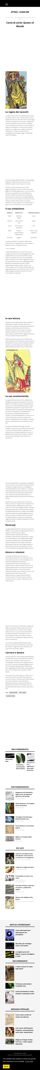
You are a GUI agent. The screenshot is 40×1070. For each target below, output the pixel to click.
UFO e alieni (22, 692)
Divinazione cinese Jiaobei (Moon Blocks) (20, 766)
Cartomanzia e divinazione (24, 17)
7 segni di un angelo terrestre (24, 867)
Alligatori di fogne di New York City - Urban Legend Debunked (23, 1042)
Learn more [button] (29, 1061)
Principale (10, 17)
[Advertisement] (20, 49)
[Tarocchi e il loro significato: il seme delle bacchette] (31, 757)
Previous (2, 759)
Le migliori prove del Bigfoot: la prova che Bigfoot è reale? (24, 954)
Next (37, 759)
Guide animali (13, 692)
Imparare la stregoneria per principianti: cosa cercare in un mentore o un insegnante (24, 855)
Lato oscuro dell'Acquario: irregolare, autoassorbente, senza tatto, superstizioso (24, 1030)
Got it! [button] (6, 1066)
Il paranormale (10, 696)
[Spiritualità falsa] (9, 755)
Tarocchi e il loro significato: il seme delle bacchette (31, 766)
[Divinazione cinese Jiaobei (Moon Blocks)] (20, 758)
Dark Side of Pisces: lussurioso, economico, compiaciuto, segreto (25, 887)
